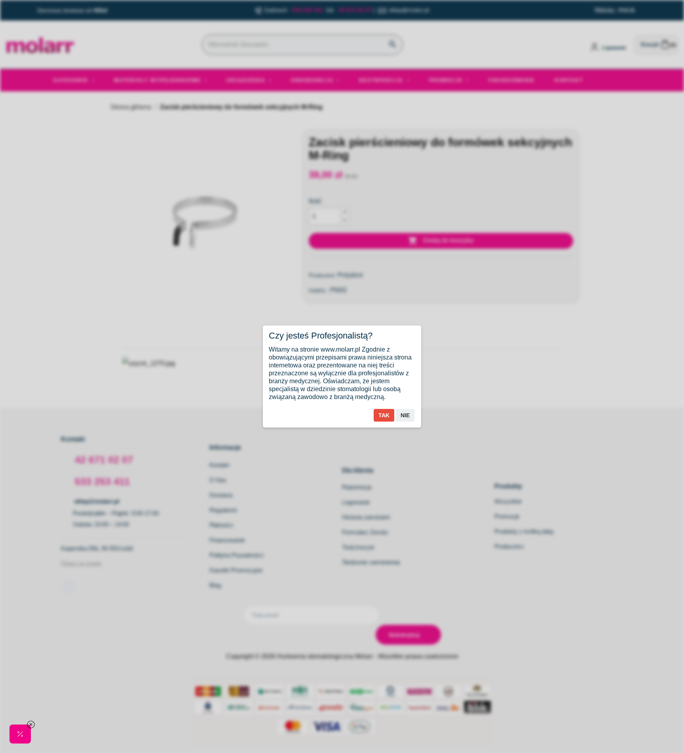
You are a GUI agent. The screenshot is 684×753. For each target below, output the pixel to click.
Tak (384, 415)
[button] (20, 734)
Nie (405, 415)
